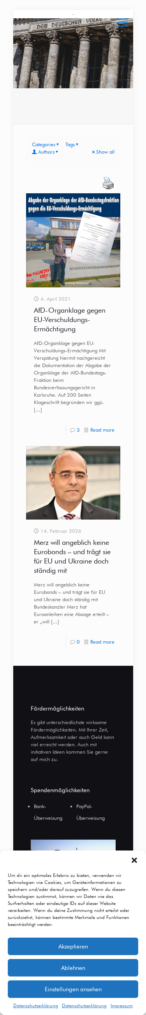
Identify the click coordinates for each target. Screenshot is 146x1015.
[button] (134, 860)
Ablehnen (73, 967)
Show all (105, 152)
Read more (102, 430)
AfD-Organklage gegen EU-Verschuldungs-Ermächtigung (70, 319)
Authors (46, 152)
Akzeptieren (73, 946)
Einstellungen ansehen (73, 989)
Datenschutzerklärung (35, 1005)
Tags (70, 144)
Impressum (122, 1005)
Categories (43, 144)
